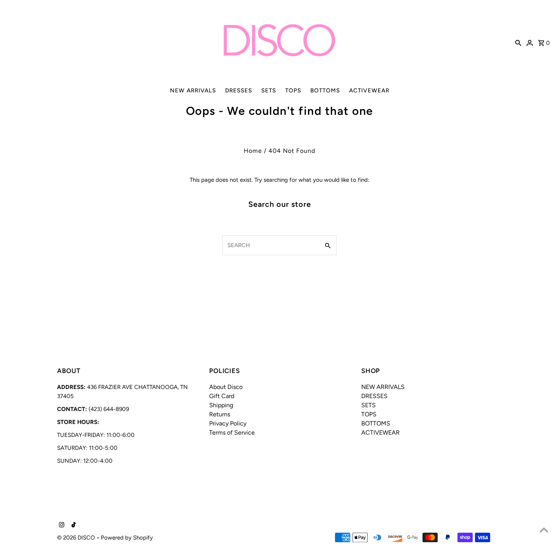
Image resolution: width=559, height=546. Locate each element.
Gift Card (221, 396)
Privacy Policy (227, 423)
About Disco (226, 386)
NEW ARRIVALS (193, 90)
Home (253, 150)
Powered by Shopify (127, 537)
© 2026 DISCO (77, 537)
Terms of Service (232, 432)
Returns (219, 414)
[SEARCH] (518, 42)
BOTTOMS (325, 90)
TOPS (293, 90)
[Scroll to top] (543, 530)
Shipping (221, 405)
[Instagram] (60, 525)
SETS (268, 90)
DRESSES (238, 90)
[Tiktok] (73, 525)
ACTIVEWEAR (369, 90)
